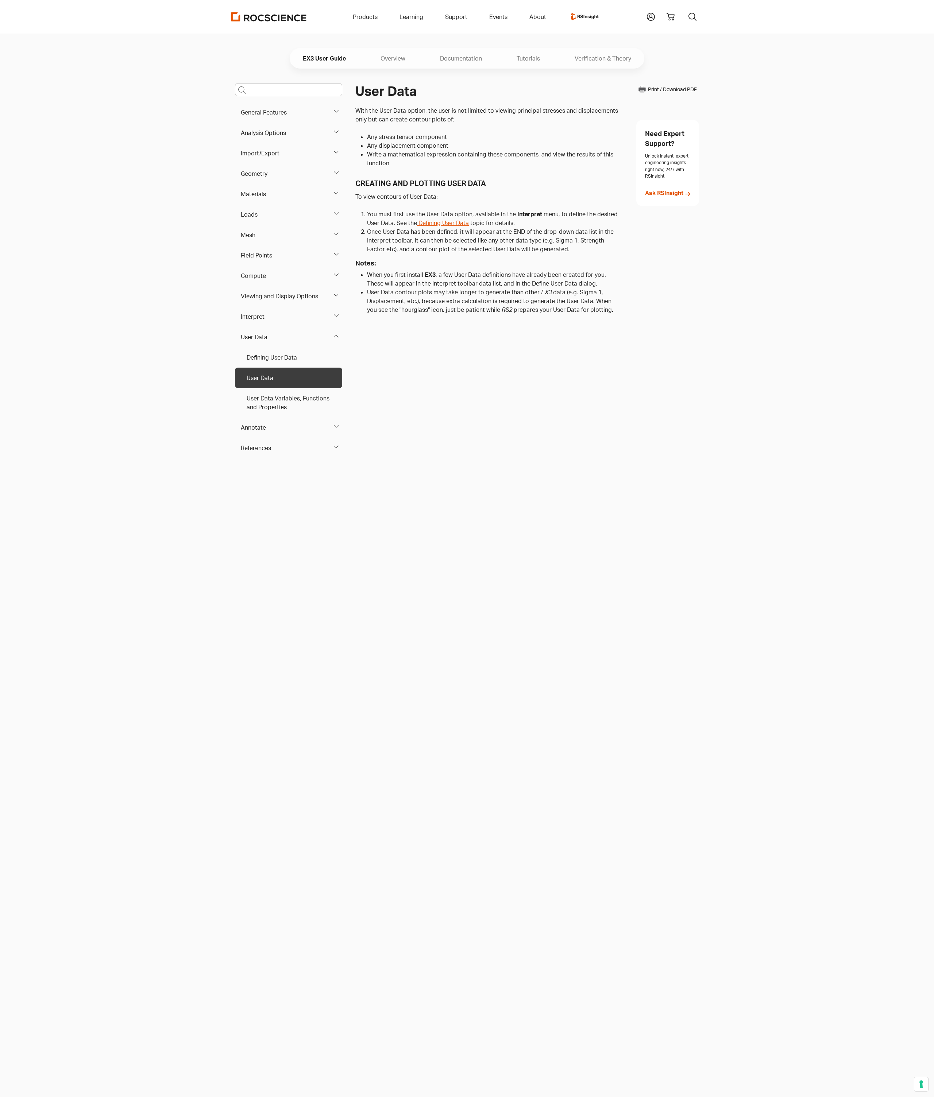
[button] (651, 16)
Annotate (253, 427)
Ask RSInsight (664, 193)
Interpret (253, 316)
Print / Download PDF (672, 89)
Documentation (461, 58)
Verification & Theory (603, 58)
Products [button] (365, 16)
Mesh (248, 235)
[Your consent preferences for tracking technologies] (921, 1084)
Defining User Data (272, 357)
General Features (264, 112)
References (256, 447)
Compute (253, 275)
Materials (253, 194)
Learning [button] (411, 16)
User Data (254, 337)
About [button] (537, 16)
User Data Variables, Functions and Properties (288, 403)
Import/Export (260, 153)
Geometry (254, 173)
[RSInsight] (585, 16)
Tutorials (528, 58)
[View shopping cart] (671, 17)
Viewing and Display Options (279, 296)
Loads (249, 214)
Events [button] (498, 16)
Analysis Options (263, 132)
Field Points (256, 255)
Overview (393, 58)
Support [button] (456, 16)
